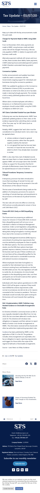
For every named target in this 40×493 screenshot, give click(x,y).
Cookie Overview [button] (8, 488)
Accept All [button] (19, 488)
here (8, 98)
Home (4, 26)
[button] (26, 364)
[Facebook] (13, 469)
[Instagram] (26, 469)
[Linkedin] (22, 469)
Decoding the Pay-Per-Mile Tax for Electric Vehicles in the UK (25, 376)
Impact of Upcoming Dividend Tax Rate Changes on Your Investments (25, 398)
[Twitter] (17, 469)
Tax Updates (19, 356)
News (8, 26)
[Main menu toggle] (35, 4)
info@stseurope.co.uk (22, 433)
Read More (18, 381)
